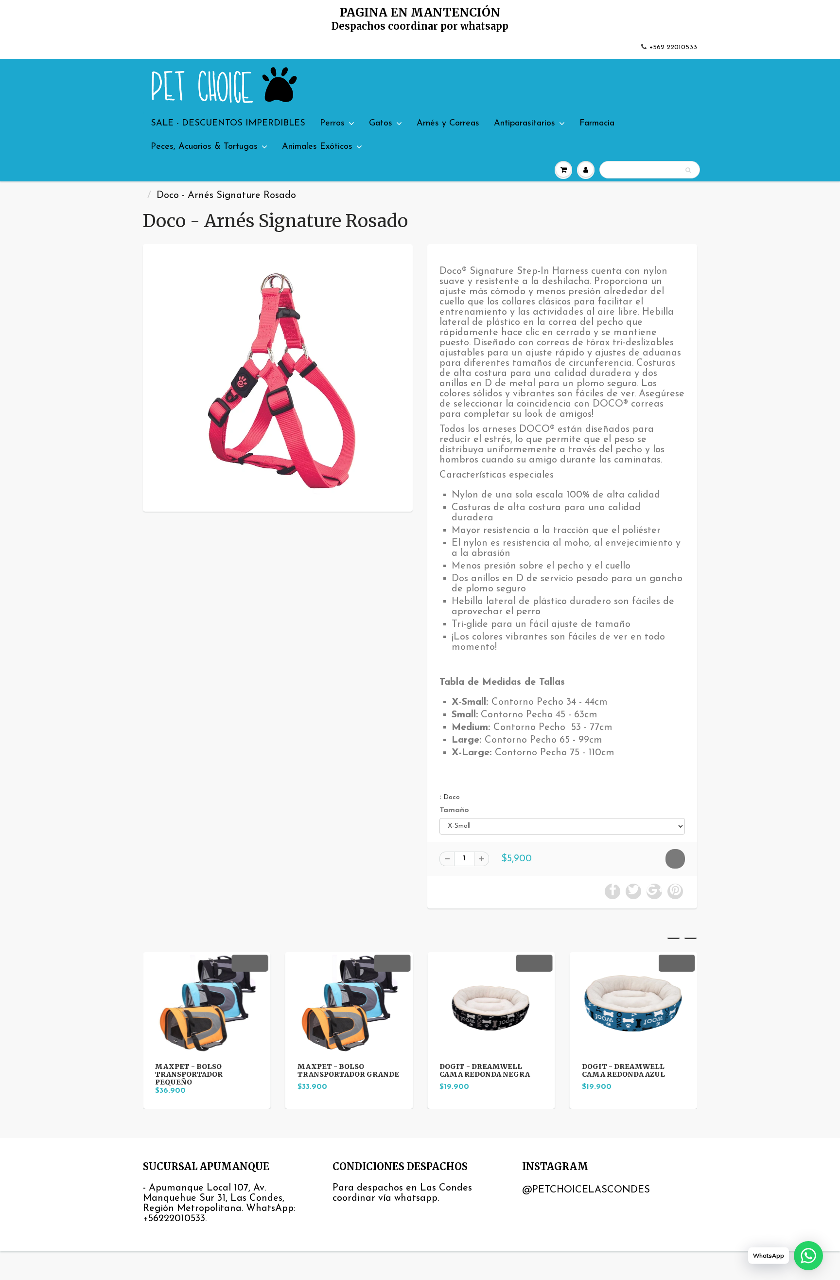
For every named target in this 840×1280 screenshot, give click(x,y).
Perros (332, 123)
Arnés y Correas (448, 123)
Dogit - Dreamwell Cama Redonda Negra (412, 1070)
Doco (451, 797)
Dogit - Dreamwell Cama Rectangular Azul (692, 1074)
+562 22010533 (673, 47)
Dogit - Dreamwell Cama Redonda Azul (550, 1070)
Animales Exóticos (317, 146)
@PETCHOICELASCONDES (586, 1190)
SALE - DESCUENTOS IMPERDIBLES (228, 123)
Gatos (380, 123)
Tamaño (454, 810)
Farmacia (596, 123)
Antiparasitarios (524, 123)
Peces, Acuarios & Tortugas (204, 146)
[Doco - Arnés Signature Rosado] (278, 376)
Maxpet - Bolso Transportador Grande (275, 1070)
